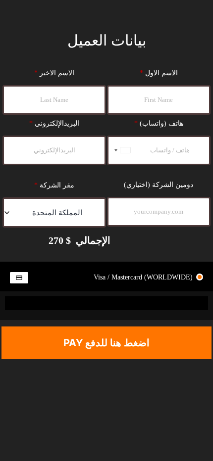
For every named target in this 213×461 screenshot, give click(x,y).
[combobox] (120, 150)
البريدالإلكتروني (54, 123)
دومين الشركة (158, 184)
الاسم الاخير (54, 73)
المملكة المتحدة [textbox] (57, 213)
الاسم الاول (159, 73)
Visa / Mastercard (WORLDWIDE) (144, 277)
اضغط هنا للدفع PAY (106, 343)
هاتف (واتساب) (158, 123)
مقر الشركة (54, 185)
